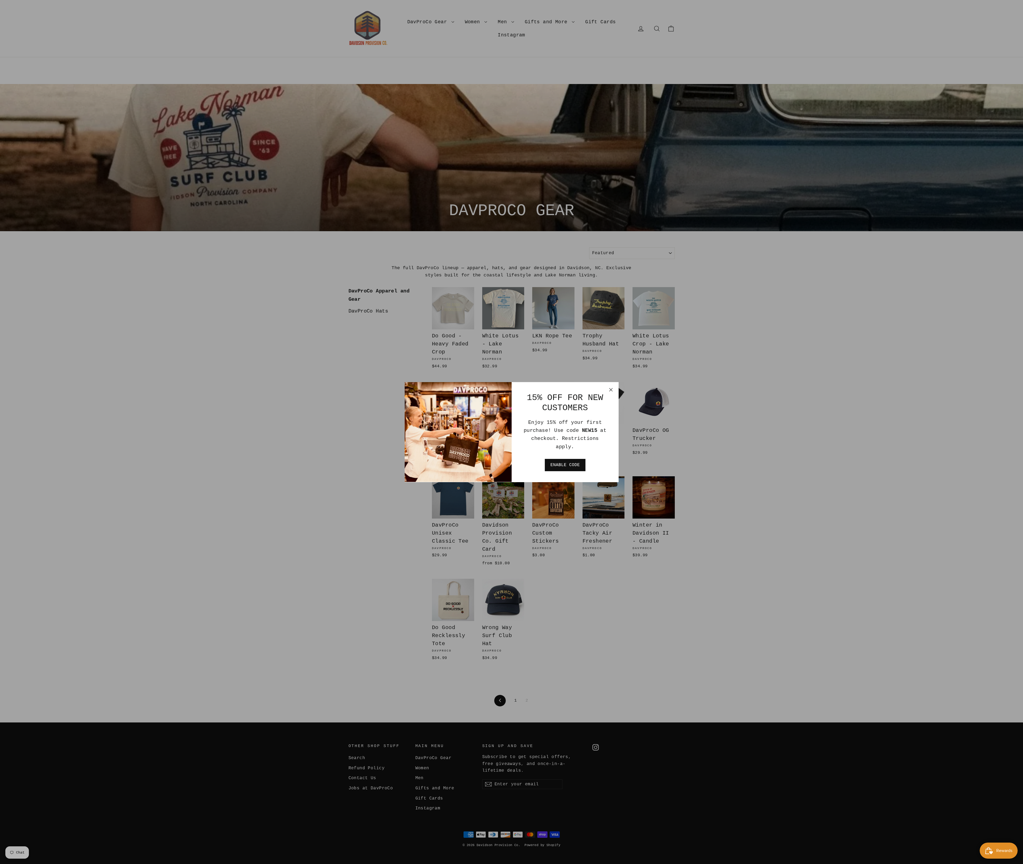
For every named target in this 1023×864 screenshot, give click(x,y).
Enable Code (565, 465)
